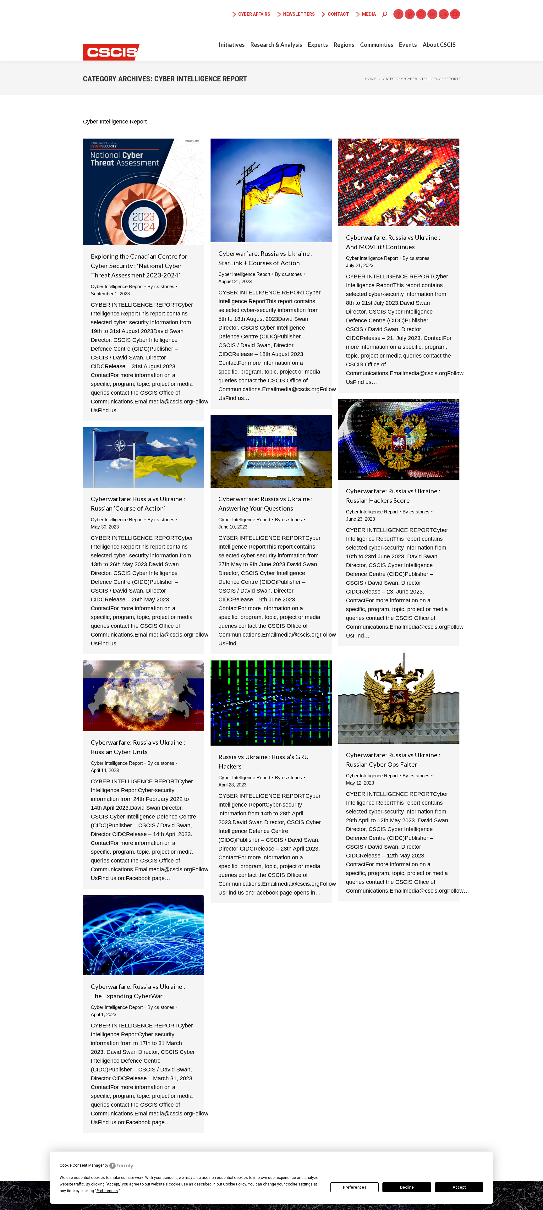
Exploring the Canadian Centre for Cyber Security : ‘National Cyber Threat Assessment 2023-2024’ (139, 265)
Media (369, 14)
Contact (338, 14)
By (160, 286)
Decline (407, 1187)
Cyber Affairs (254, 14)
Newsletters (299, 14)
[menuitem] (231, 44)
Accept (459, 1187)
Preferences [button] (107, 1191)
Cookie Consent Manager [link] (82, 1165)
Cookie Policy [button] (234, 1184)
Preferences (354, 1187)
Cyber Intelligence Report (117, 286)
